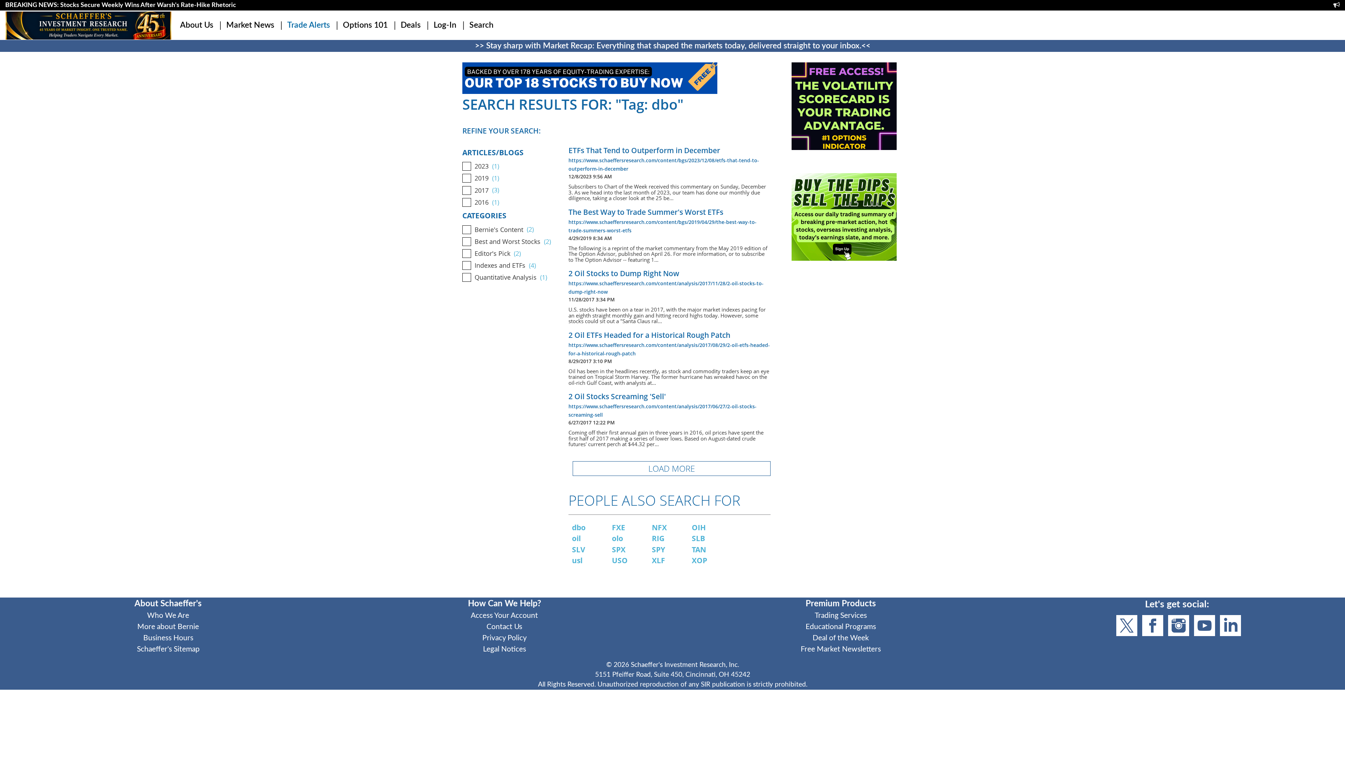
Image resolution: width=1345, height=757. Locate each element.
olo (617, 538)
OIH (699, 527)
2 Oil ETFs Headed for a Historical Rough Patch (649, 335)
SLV (578, 549)
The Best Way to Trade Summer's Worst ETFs (645, 212)
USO (620, 560)
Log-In (445, 25)
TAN (699, 549)
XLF (658, 560)
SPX (619, 549)
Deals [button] (411, 25)
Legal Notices (504, 649)
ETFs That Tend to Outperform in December (644, 150)
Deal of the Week (841, 638)
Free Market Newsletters (841, 649)
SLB (698, 538)
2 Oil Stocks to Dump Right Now (623, 273)
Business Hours (168, 638)
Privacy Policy (504, 638)
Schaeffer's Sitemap (168, 649)
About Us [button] (196, 25)
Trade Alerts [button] (308, 25)
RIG (658, 538)
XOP (699, 560)
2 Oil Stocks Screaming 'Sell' (617, 396)
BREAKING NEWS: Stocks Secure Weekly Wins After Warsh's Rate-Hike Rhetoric (120, 5)
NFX (659, 527)
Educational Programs (841, 626)
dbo (579, 527)
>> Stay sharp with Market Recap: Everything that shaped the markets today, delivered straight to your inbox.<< (672, 46)
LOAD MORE (671, 468)
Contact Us (504, 626)
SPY (658, 549)
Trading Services (841, 615)
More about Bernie (168, 626)
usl (577, 560)
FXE (618, 527)
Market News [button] (250, 25)
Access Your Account (504, 615)
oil (576, 538)
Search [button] (481, 25)
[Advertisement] (844, 333)
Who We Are (168, 615)
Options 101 (365, 25)
